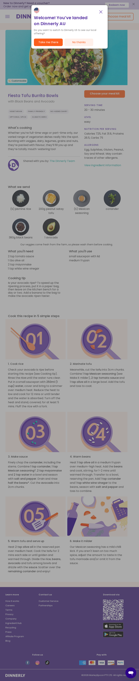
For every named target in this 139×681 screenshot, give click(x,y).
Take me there (48, 42)
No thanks (79, 42)
